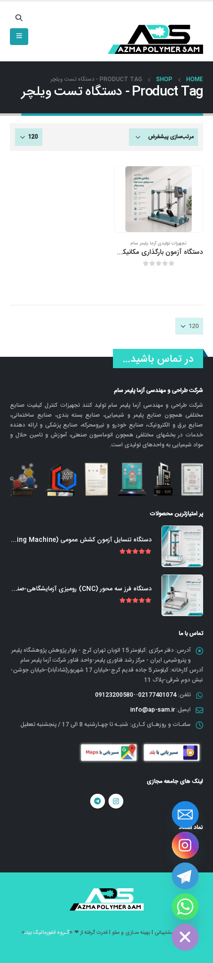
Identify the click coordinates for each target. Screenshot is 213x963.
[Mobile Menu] (19, 36)
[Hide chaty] (185, 937)
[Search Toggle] (19, 19)
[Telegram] (185, 876)
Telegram (97, 801)
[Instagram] (185, 845)
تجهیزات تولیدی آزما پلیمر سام (158, 243)
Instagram (115, 801)
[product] (158, 199)
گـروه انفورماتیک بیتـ (46, 932)
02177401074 (157, 695)
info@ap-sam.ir (152, 710)
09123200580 (114, 695)
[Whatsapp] (185, 906)
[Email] (185, 814)
